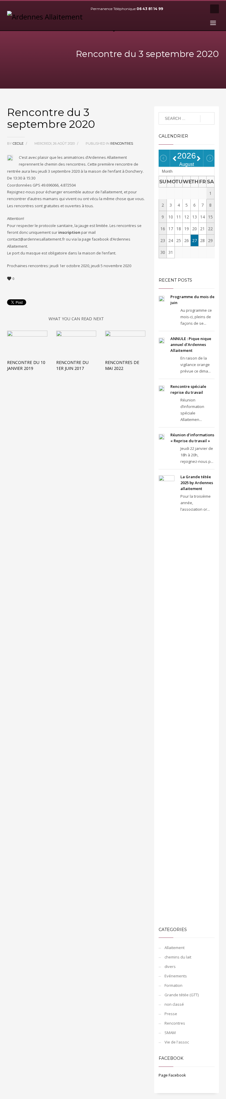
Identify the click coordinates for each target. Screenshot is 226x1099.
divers (170, 966)
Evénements (175, 976)
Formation (173, 985)
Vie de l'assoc (176, 1042)
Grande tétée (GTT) (181, 994)
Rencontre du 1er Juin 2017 (72, 365)
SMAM (170, 1032)
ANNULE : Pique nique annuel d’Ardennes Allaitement (190, 344)
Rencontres (121, 143)
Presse (170, 1013)
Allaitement (174, 947)
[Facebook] (173, 8)
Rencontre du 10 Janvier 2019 (26, 365)
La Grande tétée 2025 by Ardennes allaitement (196, 482)
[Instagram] (199, 8)
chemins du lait (177, 957)
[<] (163, 158)
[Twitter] (182, 8)
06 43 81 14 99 (150, 8)
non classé (174, 1004)
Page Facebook (172, 1075)
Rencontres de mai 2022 (122, 365)
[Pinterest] (191, 8)
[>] (209, 158)
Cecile (18, 143)
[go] (207, 118)
